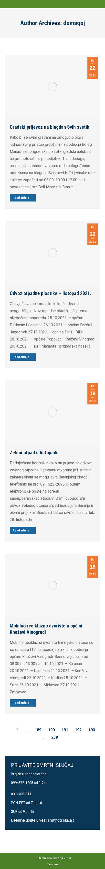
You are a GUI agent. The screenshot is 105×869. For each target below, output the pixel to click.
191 (65, 730)
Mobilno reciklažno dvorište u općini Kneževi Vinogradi (46, 629)
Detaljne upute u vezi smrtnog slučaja (42, 820)
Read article (21, 198)
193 (91, 730)
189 (38, 730)
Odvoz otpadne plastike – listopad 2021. (50, 293)
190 (51, 730)
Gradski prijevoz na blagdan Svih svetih (49, 127)
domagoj (74, 23)
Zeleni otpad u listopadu (34, 453)
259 (54, 737)
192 (78, 730)
